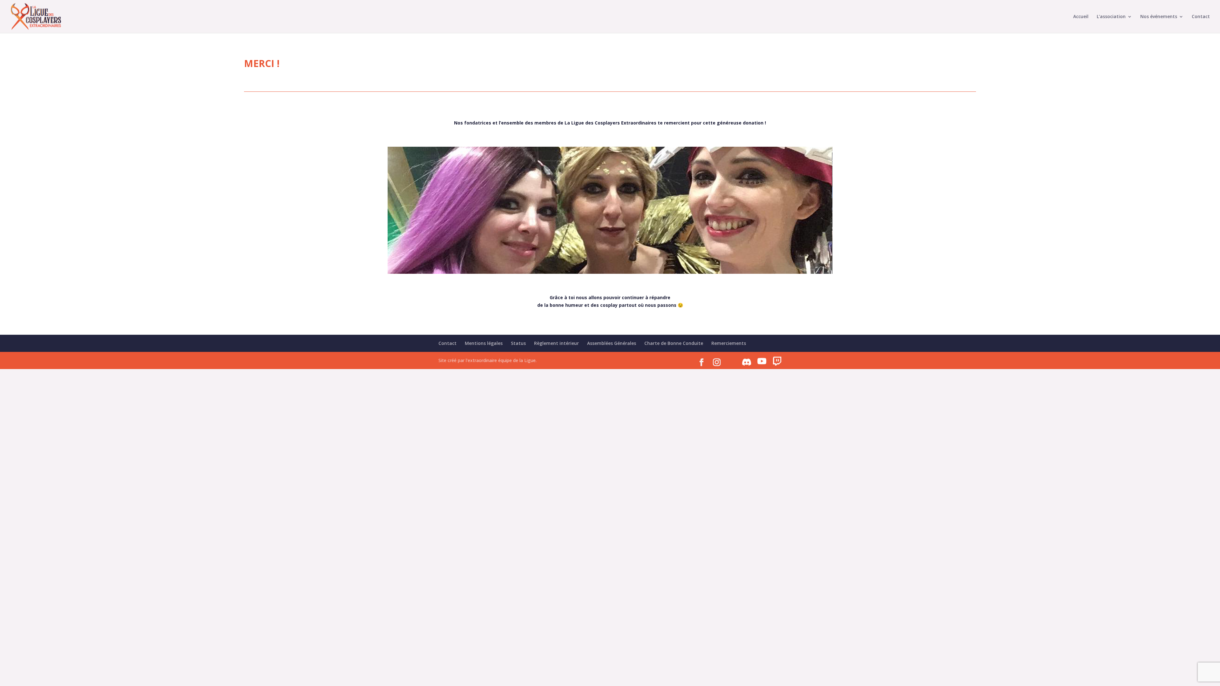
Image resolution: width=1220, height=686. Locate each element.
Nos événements (1158, 16)
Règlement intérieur (556, 343)
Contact (1201, 16)
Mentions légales (484, 343)
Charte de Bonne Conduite (673, 343)
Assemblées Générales (611, 343)
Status (518, 343)
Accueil (1080, 16)
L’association (1111, 16)
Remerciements (728, 343)
